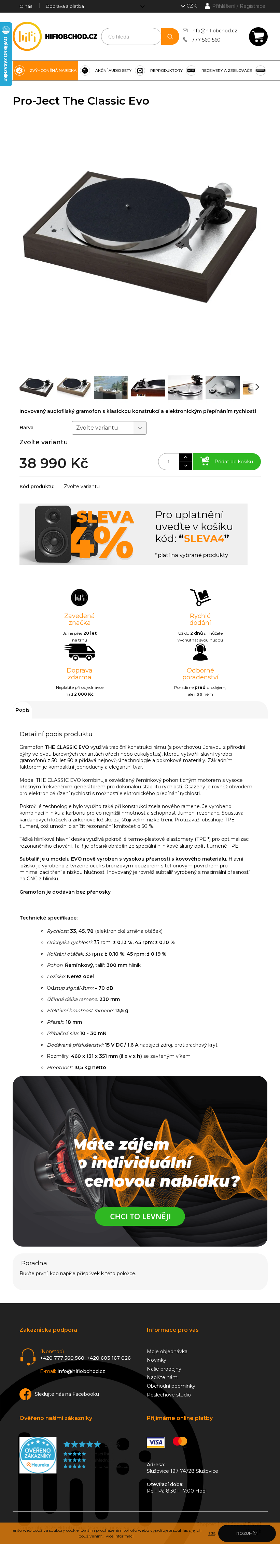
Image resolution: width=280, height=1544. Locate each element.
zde (211, 1532)
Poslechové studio (169, 1395)
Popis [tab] (22, 710)
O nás (25, 6)
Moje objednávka (167, 1351)
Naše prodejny (164, 1369)
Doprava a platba (65, 6)
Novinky (156, 1360)
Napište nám (162, 1377)
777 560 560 (206, 40)
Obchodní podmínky (171, 1386)
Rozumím (246, 1533)
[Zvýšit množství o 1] (185, 457)
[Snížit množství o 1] (185, 466)
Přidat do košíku (233, 462)
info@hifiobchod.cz (214, 31)
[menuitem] (45, 70)
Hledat (170, 36)
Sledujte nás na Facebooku (67, 1394)
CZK (192, 6)
